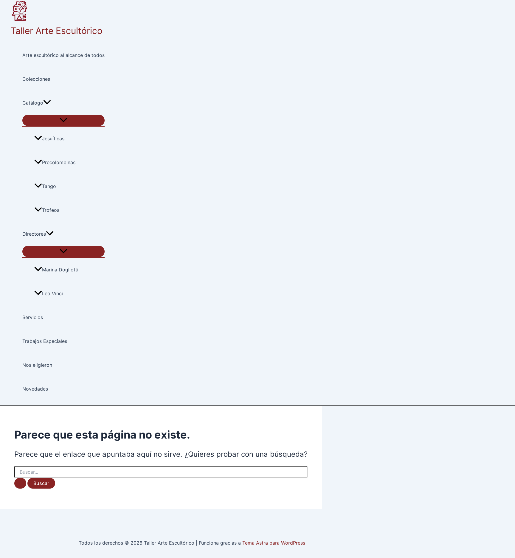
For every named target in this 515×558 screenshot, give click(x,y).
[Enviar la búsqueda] (20, 483)
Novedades (35, 389)
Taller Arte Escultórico (56, 30)
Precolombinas (58, 162)
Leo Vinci (52, 293)
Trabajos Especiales (44, 341)
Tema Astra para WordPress (273, 543)
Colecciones (36, 79)
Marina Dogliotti (60, 270)
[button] (47, 103)
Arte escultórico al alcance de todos (63, 55)
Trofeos (50, 210)
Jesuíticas (53, 139)
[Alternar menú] (63, 120)
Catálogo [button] (32, 103)
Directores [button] (34, 234)
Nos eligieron (37, 365)
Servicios (32, 317)
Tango (49, 186)
